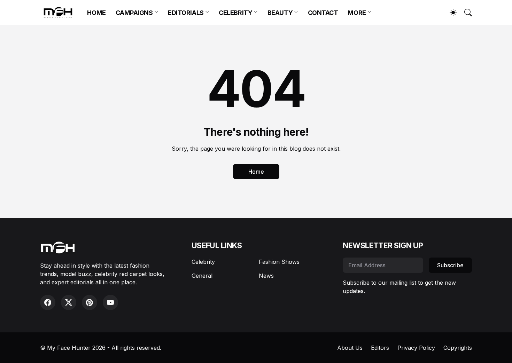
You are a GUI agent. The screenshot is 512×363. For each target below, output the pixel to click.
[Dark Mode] (450, 12)
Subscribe (450, 265)
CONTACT (323, 12)
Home (256, 171)
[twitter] (68, 302)
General (202, 275)
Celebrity (203, 261)
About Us (350, 347)
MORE (357, 12)
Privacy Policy (416, 347)
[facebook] (47, 302)
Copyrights (457, 347)
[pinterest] (89, 302)
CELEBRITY (235, 12)
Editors (380, 347)
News (266, 275)
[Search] (465, 12)
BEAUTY (280, 12)
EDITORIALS (186, 12)
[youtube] (110, 302)
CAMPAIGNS (134, 12)
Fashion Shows (279, 261)
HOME (96, 12)
